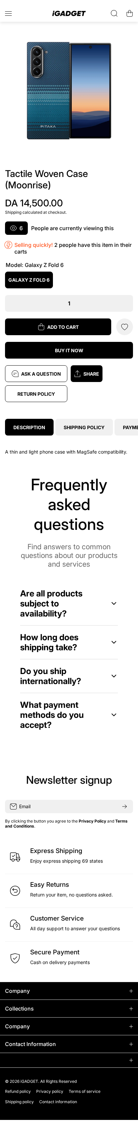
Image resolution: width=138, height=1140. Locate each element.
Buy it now (69, 350)
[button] (102, 373)
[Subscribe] (124, 806)
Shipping (13, 212)
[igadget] (69, 13)
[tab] (84, 427)
